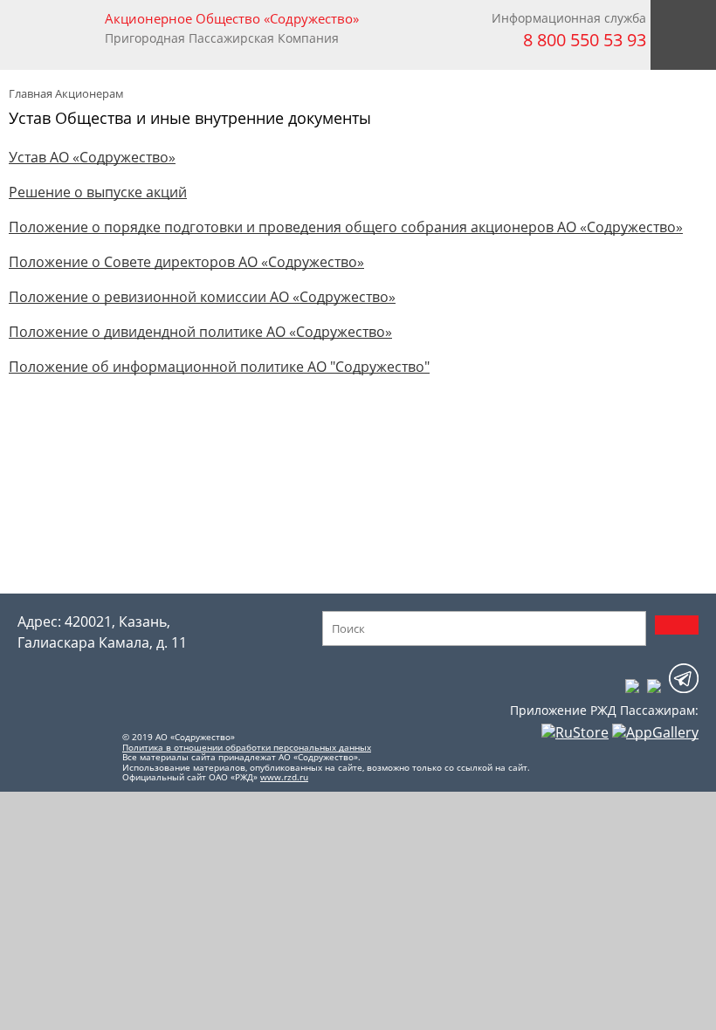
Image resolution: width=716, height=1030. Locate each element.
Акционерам (89, 93)
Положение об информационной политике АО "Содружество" (219, 366)
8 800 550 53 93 (584, 40)
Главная (30, 93)
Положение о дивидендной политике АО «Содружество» (200, 331)
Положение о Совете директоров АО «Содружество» (186, 261)
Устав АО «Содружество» (92, 157)
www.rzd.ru (284, 777)
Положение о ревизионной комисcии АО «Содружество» (202, 296)
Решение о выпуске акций (98, 192)
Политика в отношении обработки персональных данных (246, 747)
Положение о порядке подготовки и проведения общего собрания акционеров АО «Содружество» (346, 227)
